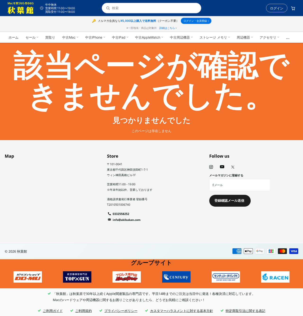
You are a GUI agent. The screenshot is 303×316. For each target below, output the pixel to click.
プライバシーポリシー (121, 310)
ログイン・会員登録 (196, 20)
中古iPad (118, 37)
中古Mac (69, 37)
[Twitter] (232, 167)
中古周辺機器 (180, 37)
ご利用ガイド (53, 310)
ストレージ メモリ (213, 37)
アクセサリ (268, 37)
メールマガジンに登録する (226, 175)
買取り (50, 37)
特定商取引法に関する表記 (245, 310)
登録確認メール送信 (229, 200)
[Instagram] (211, 167)
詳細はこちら (168, 28)
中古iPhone (93, 37)
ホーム (13, 37)
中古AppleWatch (147, 37)
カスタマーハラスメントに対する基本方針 (181, 310)
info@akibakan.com (127, 220)
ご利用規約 (83, 310)
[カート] (293, 8)
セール (31, 37)
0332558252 (121, 214)
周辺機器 (243, 37)
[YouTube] (222, 167)
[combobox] (154, 8)
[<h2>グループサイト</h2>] (27, 276)
